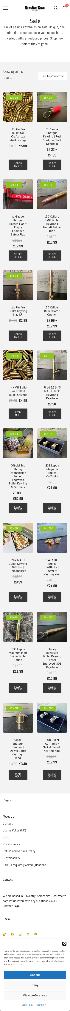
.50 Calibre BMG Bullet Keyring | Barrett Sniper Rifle (52, 223)
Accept (35, 975)
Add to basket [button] (18, 165)
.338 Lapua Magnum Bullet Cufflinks (52, 470)
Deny (35, 985)
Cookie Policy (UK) (14, 830)
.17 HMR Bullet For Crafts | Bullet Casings (18, 390)
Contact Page (11, 906)
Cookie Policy (27, 1004)
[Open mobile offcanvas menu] (5, 7)
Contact (8, 823)
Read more (18, 414)
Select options (52, 165)
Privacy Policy (40, 1004)
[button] (64, 944)
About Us (8, 816)
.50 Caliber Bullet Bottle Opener (52, 310)
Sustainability (11, 858)
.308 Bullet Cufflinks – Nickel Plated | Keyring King (52, 745)
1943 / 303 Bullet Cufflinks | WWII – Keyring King (52, 567)
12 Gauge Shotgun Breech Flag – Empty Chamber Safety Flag (18, 225)
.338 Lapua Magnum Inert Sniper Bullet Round (18, 654)
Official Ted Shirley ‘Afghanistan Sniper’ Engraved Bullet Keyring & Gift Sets (18, 476)
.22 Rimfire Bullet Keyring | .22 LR (18, 310)
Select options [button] (18, 256)
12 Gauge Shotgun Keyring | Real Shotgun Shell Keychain (52, 136)
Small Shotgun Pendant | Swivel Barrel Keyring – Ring (18, 749)
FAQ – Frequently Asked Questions (24, 865)
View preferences (35, 995)
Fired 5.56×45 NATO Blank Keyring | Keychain (52, 392)
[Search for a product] (55, 7)
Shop (6, 837)
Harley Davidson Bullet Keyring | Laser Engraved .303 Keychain (52, 658)
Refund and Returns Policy (19, 851)
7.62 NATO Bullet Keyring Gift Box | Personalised (18, 565)
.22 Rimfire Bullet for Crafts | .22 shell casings (18, 134)
